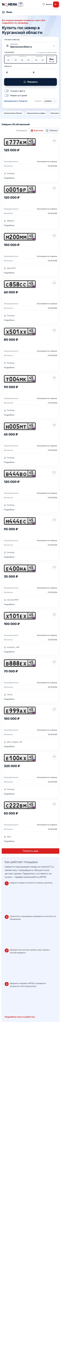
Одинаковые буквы (13, 113)
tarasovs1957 (13, 600)
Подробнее (9, 178)
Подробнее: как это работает (20, 1017)
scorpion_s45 (13, 647)
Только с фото (17, 91)
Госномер (9, 52)
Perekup (10, 173)
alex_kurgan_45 (14, 742)
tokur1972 (11, 268)
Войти (49, 4)
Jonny (9, 694)
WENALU (10, 221)
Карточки (38, 130)
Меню (9, 12)
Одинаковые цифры (36, 113)
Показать (32, 82)
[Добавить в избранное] (54, 141)
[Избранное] (43, 4)
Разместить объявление (55, 4)
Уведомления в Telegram (15, 101)
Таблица (53, 130)
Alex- (9, 837)
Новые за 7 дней (18, 95)
